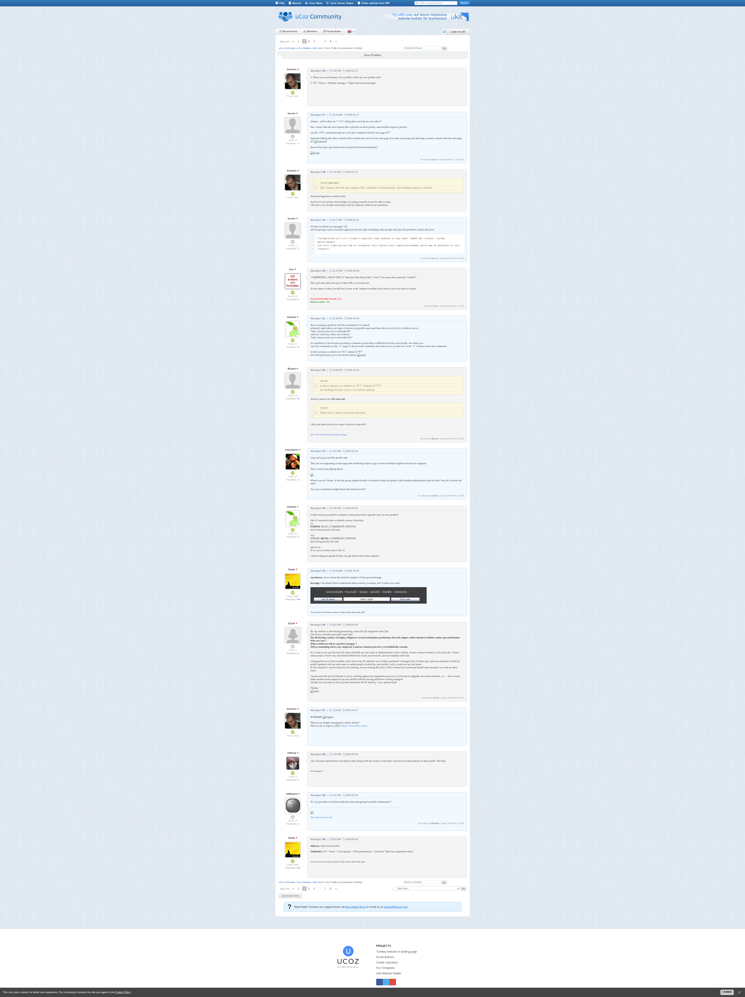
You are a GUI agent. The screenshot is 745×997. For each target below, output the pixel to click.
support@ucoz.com (396, 906)
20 (324, 270)
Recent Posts (289, 31)
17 (324, 114)
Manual (296, 3)
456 (298, 599)
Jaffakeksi (292, 794)
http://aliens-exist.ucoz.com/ (321, 817)
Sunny (292, 569)
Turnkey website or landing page (396, 951)
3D (325, 435)
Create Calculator (387, 962)
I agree (727, 992)
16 (324, 70)
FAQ (281, 3)
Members (312, 31)
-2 (298, 480)
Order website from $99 (375, 3)
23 (324, 451)
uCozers (331, 435)
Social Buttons (385, 957)
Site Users (318, 48)
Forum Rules (334, 31)
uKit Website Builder (388, 973)
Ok (444, 48)
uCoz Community (287, 48)
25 (298, 398)
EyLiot (292, 623)
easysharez (292, 449)
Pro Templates (385, 968)
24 (324, 508)
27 (324, 710)
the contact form (356, 906)
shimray (292, 753)
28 (324, 754)
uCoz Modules (304, 48)
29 (324, 795)
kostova (292, 317)
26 (324, 624)
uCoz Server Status (341, 3)
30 (324, 839)
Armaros (292, 69)
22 (324, 370)
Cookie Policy (123, 992)
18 (324, 172)
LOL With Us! (316, 435)
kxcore (292, 113)
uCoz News (315, 3)
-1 (298, 143)
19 (324, 220)
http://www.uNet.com (354, 725)
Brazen (292, 368)
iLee (292, 269)
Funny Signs (341, 435)
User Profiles (332, 48)
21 (324, 318)
